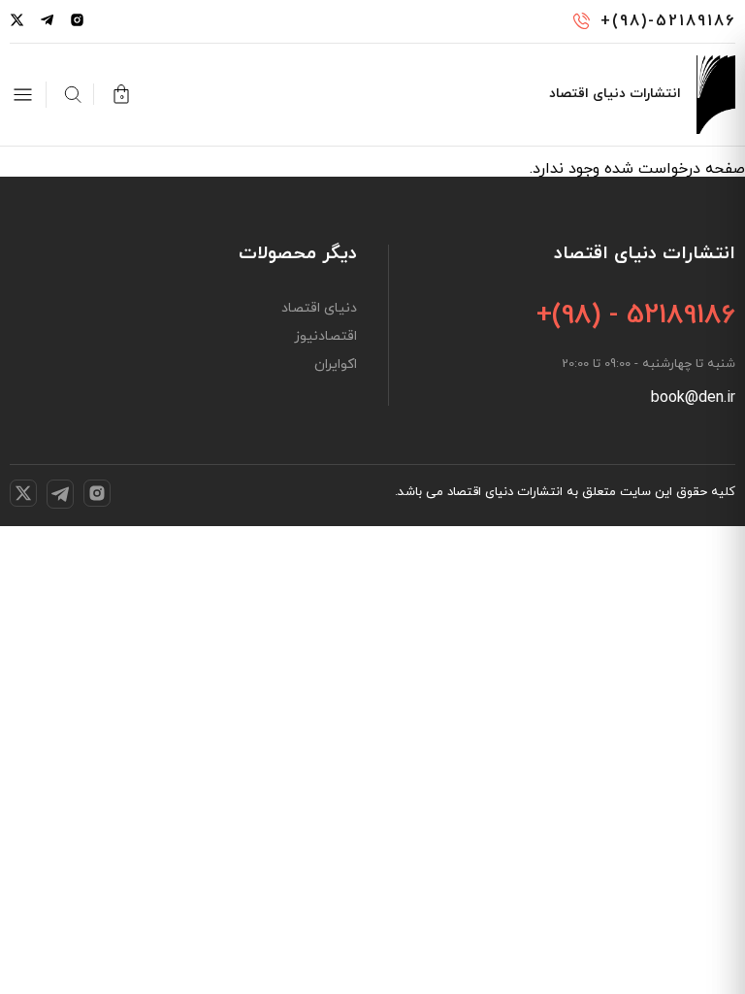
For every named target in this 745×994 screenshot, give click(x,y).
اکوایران (335, 365)
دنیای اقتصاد (319, 308)
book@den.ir (693, 398)
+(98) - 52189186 (635, 315)
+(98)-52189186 (667, 21)
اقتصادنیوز (325, 337)
